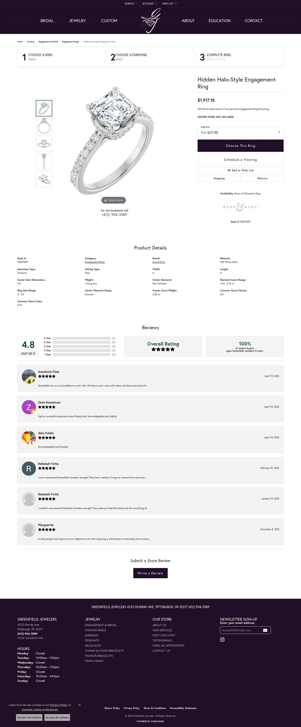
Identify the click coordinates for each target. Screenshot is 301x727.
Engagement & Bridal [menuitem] (101, 625)
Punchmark (157, 721)
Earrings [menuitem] (91, 635)
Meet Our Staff (164, 635)
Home (20, 41)
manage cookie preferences (40, 709)
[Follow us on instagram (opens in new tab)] (222, 639)
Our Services (162, 630)
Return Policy (112, 708)
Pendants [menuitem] (92, 640)
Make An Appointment (168, 645)
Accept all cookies (57, 717)
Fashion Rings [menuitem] (95, 630)
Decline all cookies (29, 717)
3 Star (47, 346)
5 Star (47, 338)
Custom (109, 20)
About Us (159, 625)
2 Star (47, 350)
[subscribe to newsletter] (265, 630)
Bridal (47, 20)
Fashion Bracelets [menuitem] (99, 656)
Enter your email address (237, 623)
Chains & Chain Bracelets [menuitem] (104, 651)
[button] (131, 3)
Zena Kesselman (49, 402)
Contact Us (161, 651)
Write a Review (150, 573)
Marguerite (46, 525)
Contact (254, 20)
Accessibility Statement (183, 708)
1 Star (47, 354)
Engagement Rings (70, 41)
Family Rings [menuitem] (94, 661)
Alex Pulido (46, 433)
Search (32, 58)
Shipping (219, 178)
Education (220, 20)
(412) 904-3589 (114, 214)
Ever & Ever (159, 262)
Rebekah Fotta (48, 464)
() (113, 338)
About (188, 20)
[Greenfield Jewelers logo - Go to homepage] (150, 20)
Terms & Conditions (155, 708)
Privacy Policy (132, 708)
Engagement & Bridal (48, 41)
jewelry (30, 41)
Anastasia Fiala (48, 372)
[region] (113, 143)
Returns (263, 178)
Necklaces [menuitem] (93, 645)
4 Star (47, 342)
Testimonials (162, 640)
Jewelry (77, 20)
